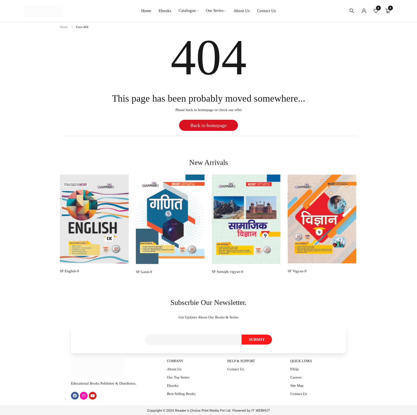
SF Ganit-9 (144, 272)
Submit (257, 339)
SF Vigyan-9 (297, 271)
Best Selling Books (181, 394)
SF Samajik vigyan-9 (227, 272)
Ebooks (172, 385)
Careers (296, 377)
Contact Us (235, 369)
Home (64, 27)
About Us (174, 369)
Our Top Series (178, 377)
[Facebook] (75, 396)
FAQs (294, 369)
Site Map (297, 385)
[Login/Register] (364, 11)
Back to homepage (208, 125)
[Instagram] (84, 396)
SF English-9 (69, 271)
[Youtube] (93, 396)
